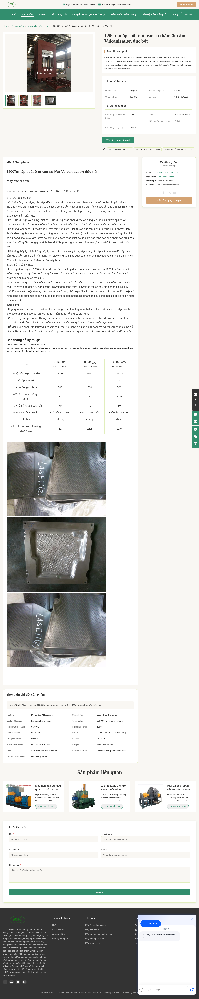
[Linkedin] (11, 982)
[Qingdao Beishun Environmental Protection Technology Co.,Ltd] (11, 4)
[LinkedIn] (169, 193)
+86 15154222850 (165, 176)
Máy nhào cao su (93, 943)
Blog (175, 14)
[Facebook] (163, 193)
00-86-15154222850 (85, 4)
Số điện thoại (15, 849)
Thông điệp (15, 865)
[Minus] (191, 919)
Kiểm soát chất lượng (123, 14)
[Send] (191, 989)
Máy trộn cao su (92, 930)
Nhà (14, 14)
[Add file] (141, 989)
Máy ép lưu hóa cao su (38, 26)
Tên (11, 834)
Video (42, 14)
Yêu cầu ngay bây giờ (118, 140)
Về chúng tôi (59, 14)
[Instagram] (24, 982)
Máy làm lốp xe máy (94, 938)
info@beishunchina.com (120, 4)
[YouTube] (175, 193)
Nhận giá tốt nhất (46, 806)
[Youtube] (18, 982)
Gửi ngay (100, 892)
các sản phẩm (17, 26)
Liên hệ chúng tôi (60, 938)
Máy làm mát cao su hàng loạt (99, 934)
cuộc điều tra (186, 4)
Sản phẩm (27, 14)
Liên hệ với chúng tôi (154, 14)
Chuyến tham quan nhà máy (88, 14)
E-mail (104, 849)
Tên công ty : (107, 834)
